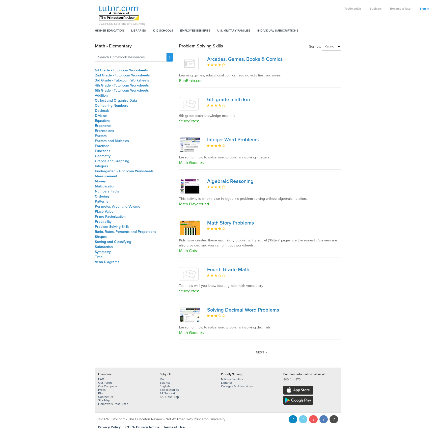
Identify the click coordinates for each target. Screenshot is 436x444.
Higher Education (109, 30)
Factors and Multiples (112, 141)
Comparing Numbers (111, 105)
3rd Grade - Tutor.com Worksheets (122, 80)
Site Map (104, 400)
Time (99, 257)
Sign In (424, 8)
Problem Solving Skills (112, 227)
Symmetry (103, 252)
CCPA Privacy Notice (142, 427)
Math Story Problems (230, 223)
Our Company (107, 386)
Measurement (106, 176)
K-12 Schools (163, 30)
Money (100, 181)
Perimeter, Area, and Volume (117, 206)
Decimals (102, 110)
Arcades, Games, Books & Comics (245, 59)
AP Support (167, 393)
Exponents (103, 126)
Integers (101, 166)
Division (101, 116)
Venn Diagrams (107, 262)
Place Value (104, 211)
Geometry (103, 156)
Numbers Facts (107, 191)
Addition (101, 95)
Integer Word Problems (233, 140)
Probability (103, 221)
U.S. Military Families (233, 30)
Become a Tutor (401, 8)
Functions (102, 151)
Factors (101, 136)
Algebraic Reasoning (230, 181)
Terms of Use (174, 427)
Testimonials (353, 8)
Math (163, 379)
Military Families (232, 379)
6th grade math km (228, 100)
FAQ (101, 379)
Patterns (101, 201)
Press (102, 390)
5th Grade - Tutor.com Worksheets (122, 90)
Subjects (376, 8)
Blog (101, 393)
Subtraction (104, 247)
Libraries (138, 30)
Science (165, 382)
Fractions (102, 146)
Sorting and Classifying (113, 242)
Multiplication (105, 186)
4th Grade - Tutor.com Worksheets (122, 85)
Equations (103, 121)
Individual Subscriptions (277, 30)
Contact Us (105, 397)
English (165, 386)
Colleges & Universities (237, 386)
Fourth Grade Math (228, 270)
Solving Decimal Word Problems (243, 310)
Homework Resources (113, 404)
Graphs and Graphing (112, 161)
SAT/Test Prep (169, 397)
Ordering (102, 196)
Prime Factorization (110, 216)
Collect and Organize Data (116, 100)
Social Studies (169, 390)
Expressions (104, 131)
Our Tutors (105, 382)
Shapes (101, 237)
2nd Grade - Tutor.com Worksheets (122, 75)
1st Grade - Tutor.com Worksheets (121, 70)
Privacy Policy (109, 427)
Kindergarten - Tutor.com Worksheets (124, 171)
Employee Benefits (195, 30)
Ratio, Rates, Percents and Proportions (125, 232)
